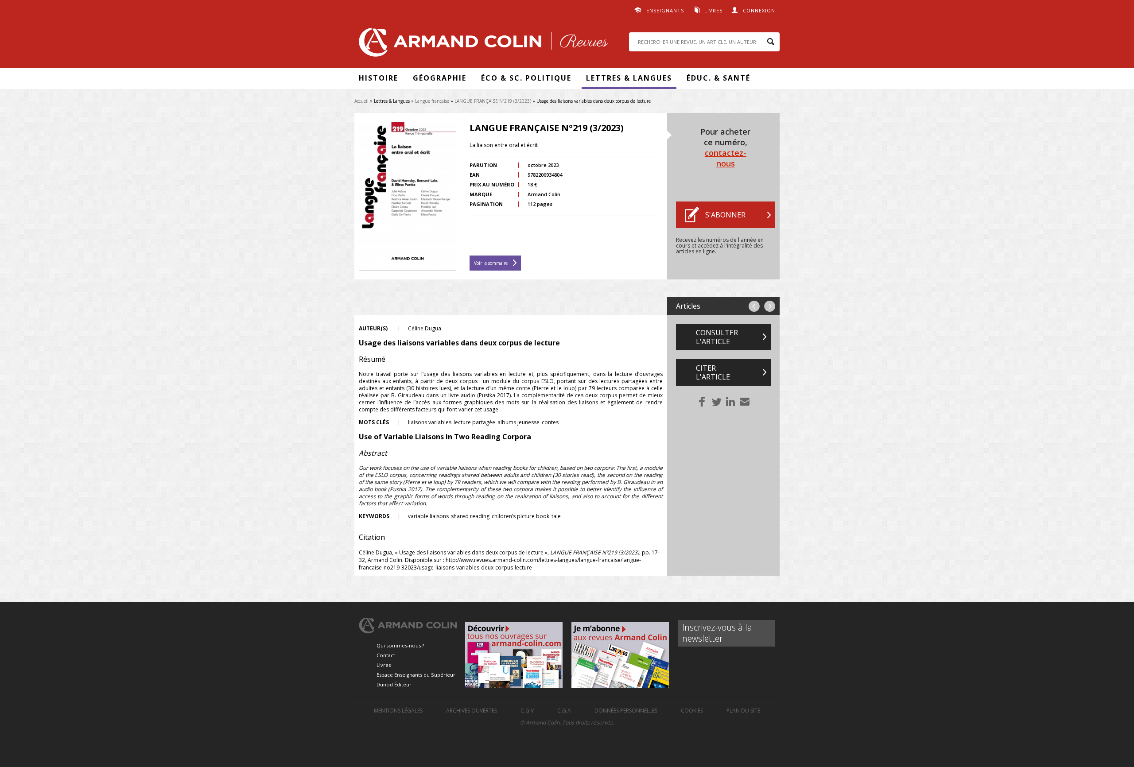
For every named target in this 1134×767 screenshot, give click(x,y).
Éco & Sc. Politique (526, 78)
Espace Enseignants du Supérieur (416, 674)
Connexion (759, 10)
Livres (713, 10)
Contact (386, 655)
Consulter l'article (717, 337)
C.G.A (564, 710)
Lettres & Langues (629, 78)
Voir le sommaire (491, 263)
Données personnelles (625, 710)
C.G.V (527, 710)
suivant (769, 306)
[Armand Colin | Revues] (481, 44)
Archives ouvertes (471, 710)
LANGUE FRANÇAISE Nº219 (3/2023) (492, 101)
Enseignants (665, 10)
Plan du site (743, 710)
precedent (754, 306)
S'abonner (725, 215)
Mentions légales (398, 710)
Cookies (692, 710)
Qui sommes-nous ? (400, 645)
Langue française (432, 101)
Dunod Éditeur (394, 684)
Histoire (378, 78)
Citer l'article (713, 372)
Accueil (361, 101)
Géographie (439, 78)
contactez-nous (725, 158)
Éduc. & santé (718, 78)
